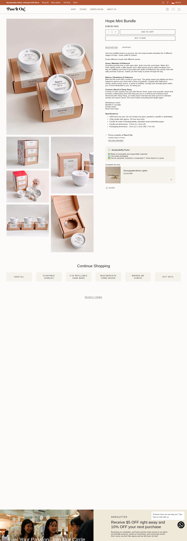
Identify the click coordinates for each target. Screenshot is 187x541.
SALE (75, 3)
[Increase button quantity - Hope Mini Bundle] (116, 31)
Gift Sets (66, 3)
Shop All (45, 3)
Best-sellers (56, 3)
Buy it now (140, 38)
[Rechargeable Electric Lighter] (113, 175)
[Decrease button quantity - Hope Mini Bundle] (108, 31)
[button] (73, 9)
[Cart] (179, 9)
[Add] (171, 179)
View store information (116, 140)
